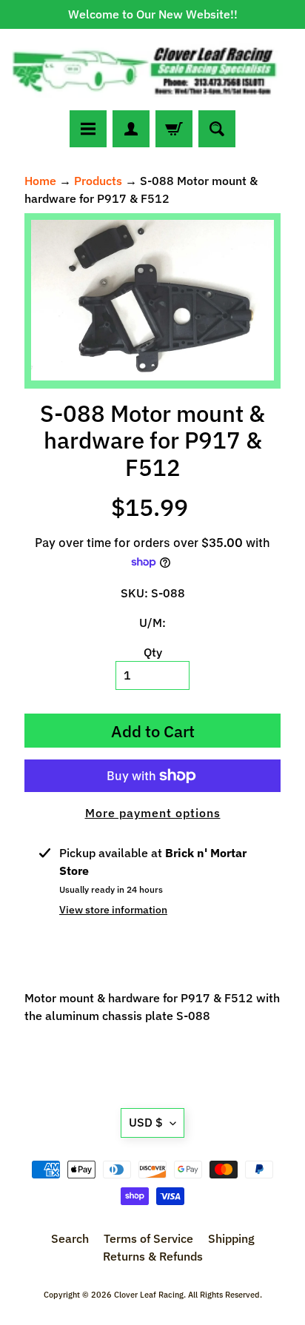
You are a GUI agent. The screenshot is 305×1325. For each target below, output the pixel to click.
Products (98, 180)
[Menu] (88, 128)
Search (70, 1238)
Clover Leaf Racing (149, 1294)
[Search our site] (216, 128)
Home (40, 180)
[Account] (131, 128)
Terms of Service (148, 1238)
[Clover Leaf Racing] (152, 69)
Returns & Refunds (153, 1256)
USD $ (146, 1122)
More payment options (153, 812)
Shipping (231, 1238)
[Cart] (173, 128)
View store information (113, 909)
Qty (153, 652)
